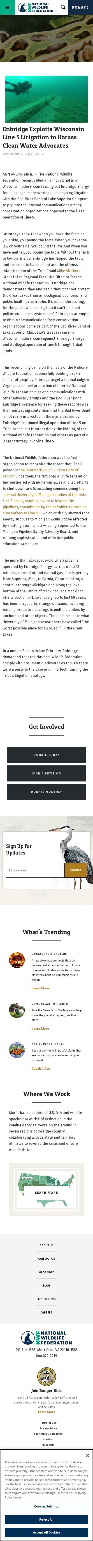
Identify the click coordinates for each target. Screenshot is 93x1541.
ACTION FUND (46, 1299)
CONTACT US (46, 1258)
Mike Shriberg (69, 271)
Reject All (46, 1519)
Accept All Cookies (46, 1532)
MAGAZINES (47, 1272)
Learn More (40, 988)
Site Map (48, 1439)
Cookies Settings (46, 1506)
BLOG (46, 1285)
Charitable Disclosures (48, 1433)
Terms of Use (48, 1422)
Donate (80, 7)
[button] (75, 870)
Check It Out (41, 1068)
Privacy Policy (48, 1428)
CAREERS (46, 1312)
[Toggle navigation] (7, 7)
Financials (48, 1445)
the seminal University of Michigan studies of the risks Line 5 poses (45, 494)
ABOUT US (46, 1245)
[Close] (88, 1455)
